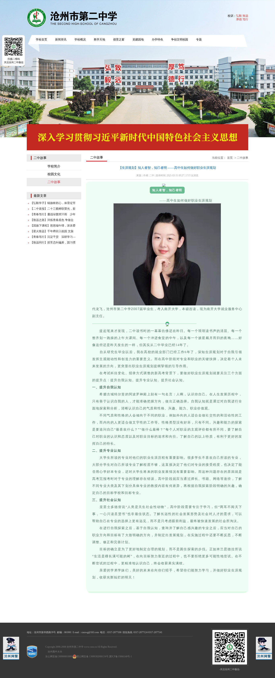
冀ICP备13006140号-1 (120, 656)
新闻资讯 (60, 39)
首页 (230, 157)
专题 (199, 39)
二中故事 (54, 182)
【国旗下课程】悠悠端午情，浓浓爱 (52, 225)
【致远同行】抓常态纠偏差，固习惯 (52, 242)
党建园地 (138, 39)
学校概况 (80, 39)
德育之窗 (118, 39)
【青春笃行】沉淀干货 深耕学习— (52, 236)
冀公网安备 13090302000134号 (93, 656)
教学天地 (99, 39)
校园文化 (54, 174)
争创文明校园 (179, 39)
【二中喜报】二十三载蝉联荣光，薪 (52, 208)
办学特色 (157, 39)
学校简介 (54, 166)
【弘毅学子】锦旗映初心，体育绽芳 (52, 203)
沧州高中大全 (55, 651)
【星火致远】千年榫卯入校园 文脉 (51, 231)
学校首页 (41, 39)
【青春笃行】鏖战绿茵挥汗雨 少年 (52, 214)
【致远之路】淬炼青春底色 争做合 (51, 220)
